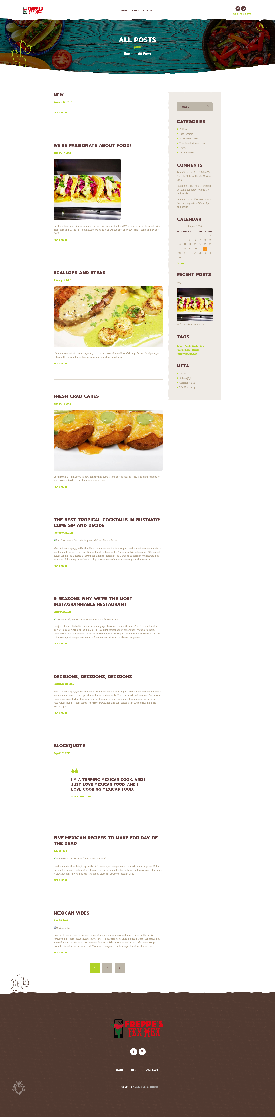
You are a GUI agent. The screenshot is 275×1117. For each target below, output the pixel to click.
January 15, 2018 (62, 403)
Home (128, 54)
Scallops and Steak (80, 272)
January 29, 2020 (63, 102)
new (59, 95)
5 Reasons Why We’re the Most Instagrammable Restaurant (93, 601)
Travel (182, 147)
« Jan (180, 263)
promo (180, 350)
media (195, 346)
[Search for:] (195, 106)
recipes (195, 350)
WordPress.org (187, 387)
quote (187, 350)
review (193, 353)
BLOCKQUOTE (69, 745)
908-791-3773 (242, 14)
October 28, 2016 (62, 611)
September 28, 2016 (64, 684)
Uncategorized (186, 152)
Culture (183, 129)
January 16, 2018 (62, 280)
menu (202, 346)
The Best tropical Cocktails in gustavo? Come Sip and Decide (107, 522)
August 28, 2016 (62, 753)
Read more (60, 112)
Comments (187, 382)
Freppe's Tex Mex (124, 1087)
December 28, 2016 (63, 532)
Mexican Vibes (71, 913)
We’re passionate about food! (92, 145)
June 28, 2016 (61, 920)
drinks (188, 346)
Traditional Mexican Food (192, 143)
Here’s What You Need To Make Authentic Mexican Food (194, 176)
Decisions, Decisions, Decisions (93, 676)
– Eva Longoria (81, 796)
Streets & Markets (188, 138)
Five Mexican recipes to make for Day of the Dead (106, 840)
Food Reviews (186, 133)
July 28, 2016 (61, 850)
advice (180, 346)
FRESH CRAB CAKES (76, 396)
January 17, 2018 (62, 152)
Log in (182, 373)
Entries (185, 378)
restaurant (182, 353)
